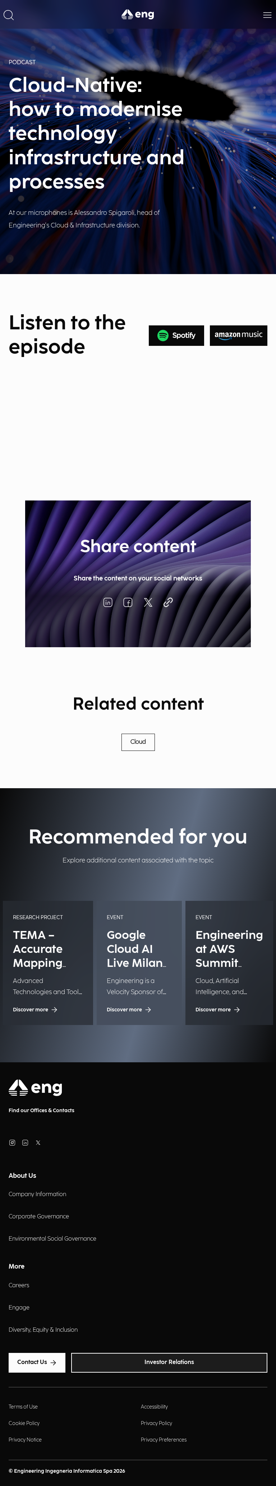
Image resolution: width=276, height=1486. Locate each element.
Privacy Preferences (164, 1440)
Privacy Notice (25, 1440)
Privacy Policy (156, 1423)
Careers (19, 1285)
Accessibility (154, 1407)
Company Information (37, 1194)
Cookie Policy (24, 1423)
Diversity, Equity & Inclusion (43, 1330)
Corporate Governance (39, 1216)
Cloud (138, 742)
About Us (22, 1176)
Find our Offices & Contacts (41, 1111)
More (16, 1266)
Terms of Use (23, 1407)
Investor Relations (169, 1362)
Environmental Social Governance (52, 1239)
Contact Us (32, 1362)
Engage (19, 1307)
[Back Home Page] (138, 14)
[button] (8, 14)
